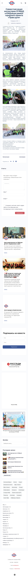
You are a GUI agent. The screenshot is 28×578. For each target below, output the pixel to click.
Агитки (15, 482)
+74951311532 (17, 568)
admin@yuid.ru (16, 565)
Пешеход (6, 495)
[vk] (14, 575)
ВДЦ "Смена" (18, 484)
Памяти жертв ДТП (16, 492)
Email (5, 198)
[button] (11, 161)
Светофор (12, 495)
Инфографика (7, 489)
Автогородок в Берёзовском (12, 310)
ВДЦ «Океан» (7, 487)
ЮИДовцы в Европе (15, 497)
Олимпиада (21, 489)
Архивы (5, 440)
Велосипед (14, 487)
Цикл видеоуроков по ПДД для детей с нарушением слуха (13, 243)
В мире (20, 487)
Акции (20, 482)
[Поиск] (22, 3)
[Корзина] (25, 3)
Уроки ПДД (6, 497)
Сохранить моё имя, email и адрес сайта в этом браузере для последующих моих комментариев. (13, 207)
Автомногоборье (7, 482)
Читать (5, 252)
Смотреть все (7, 475)
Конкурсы (14, 489)
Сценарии (19, 495)
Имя (5, 192)
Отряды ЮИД (7, 492)
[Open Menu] (2, 3)
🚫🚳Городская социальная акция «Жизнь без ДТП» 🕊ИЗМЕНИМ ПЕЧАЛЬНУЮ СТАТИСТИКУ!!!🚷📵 (12, 275)
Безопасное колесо (8, 484)
